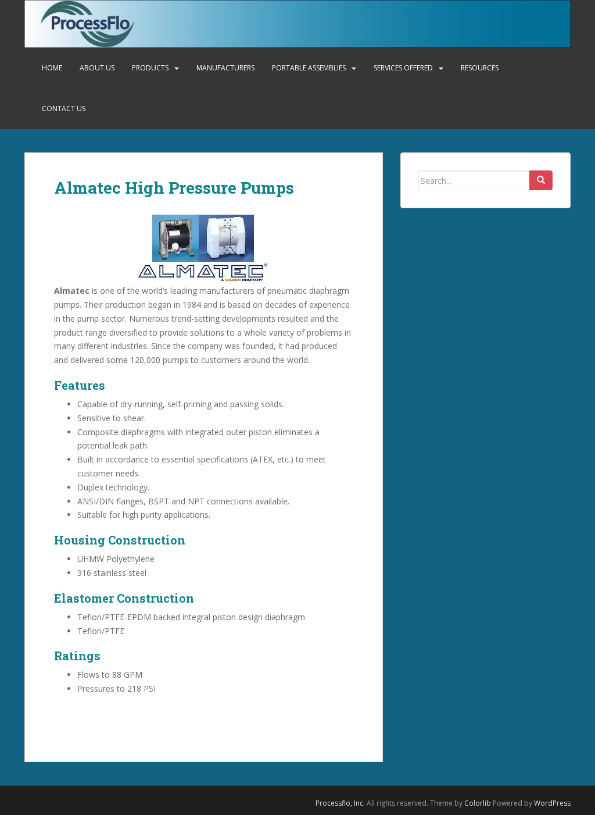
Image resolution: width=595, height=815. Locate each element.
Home (52, 68)
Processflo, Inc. (340, 803)
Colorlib (477, 803)
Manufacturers (225, 68)
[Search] (541, 180)
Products (150, 68)
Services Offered (403, 68)
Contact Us (63, 108)
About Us (97, 68)
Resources (480, 68)
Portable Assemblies (309, 68)
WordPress (552, 803)
